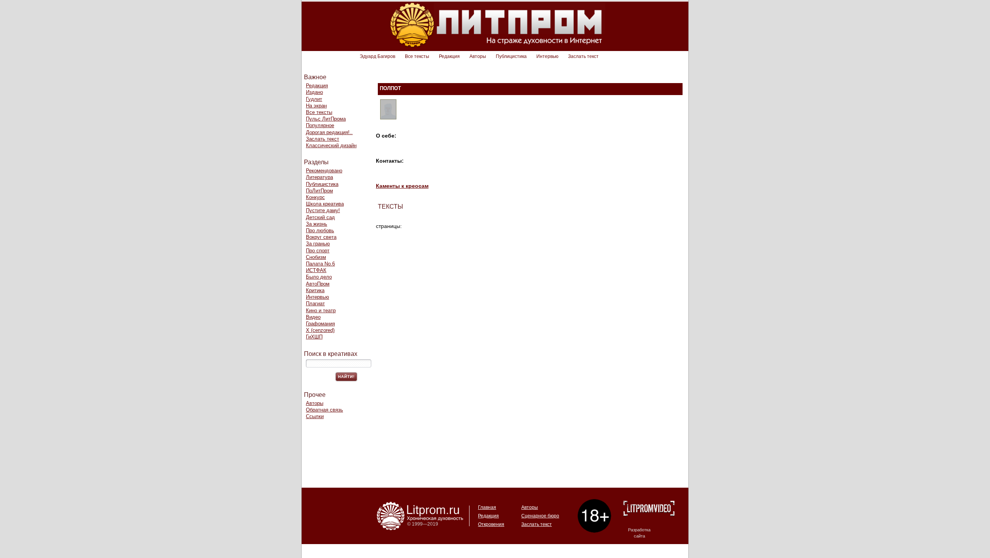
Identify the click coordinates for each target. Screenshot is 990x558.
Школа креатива (325, 204)
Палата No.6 (320, 264)
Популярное (320, 125)
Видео (313, 317)
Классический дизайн (331, 145)
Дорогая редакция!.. (329, 132)
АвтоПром (317, 284)
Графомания (320, 324)
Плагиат (315, 303)
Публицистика (511, 56)
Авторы (477, 56)
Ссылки (315, 416)
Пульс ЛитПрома (326, 119)
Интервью (547, 56)
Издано (314, 92)
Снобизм (316, 257)
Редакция (449, 56)
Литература (319, 177)
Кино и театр (321, 310)
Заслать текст (583, 56)
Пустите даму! (323, 210)
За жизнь (316, 224)
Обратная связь (324, 410)
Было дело (319, 277)
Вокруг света (321, 237)
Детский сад (320, 217)
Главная (487, 507)
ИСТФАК (316, 270)
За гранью (318, 244)
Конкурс (315, 197)
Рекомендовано (324, 171)
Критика (315, 290)
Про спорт (317, 250)
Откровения (491, 524)
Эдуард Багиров (377, 56)
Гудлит (314, 99)
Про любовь (320, 230)
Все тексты (417, 56)
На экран (316, 106)
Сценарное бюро (540, 516)
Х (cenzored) (320, 330)
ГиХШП (314, 337)
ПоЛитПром (319, 191)
